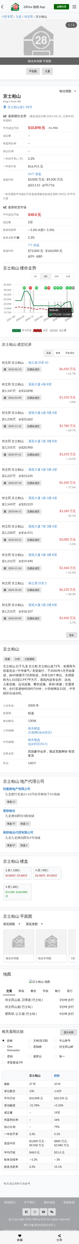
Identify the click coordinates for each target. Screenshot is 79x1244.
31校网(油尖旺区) (40, 732)
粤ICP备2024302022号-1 (39, 1225)
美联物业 (9, 810)
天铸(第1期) (40, 1040)
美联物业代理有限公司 (18, 832)
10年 (56, 276)
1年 (35, 276)
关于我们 (29, 1202)
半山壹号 (64, 1040)
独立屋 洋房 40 (38, 362)
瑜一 (62, 1056)
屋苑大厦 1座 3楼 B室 (42, 441)
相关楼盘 (34, 728)
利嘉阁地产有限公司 (16, 789)
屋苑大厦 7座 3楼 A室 (42, 526)
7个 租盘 (34, 245)
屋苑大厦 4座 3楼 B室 (42, 554)
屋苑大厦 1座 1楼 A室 (42, 498)
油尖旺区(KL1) (38, 744)
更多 (71, 635)
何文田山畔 (66, 1046)
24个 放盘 (34, 174)
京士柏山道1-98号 (19, 107)
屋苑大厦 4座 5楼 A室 (42, 469)
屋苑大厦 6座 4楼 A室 (42, 412)
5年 (45, 276)
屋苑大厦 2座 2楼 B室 (42, 605)
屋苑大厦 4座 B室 (40, 384)
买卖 (48, 352)
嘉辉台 (37, 1056)
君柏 (10, 1056)
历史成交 (69, 352)
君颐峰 (37, 1046)
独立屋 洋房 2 (37, 583)
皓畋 (10, 1040)
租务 (58, 352)
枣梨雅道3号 (15, 1062)
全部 (68, 276)
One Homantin (13, 1048)
